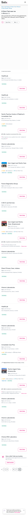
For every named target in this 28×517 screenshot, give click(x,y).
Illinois (18, 6)
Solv (2, 6)
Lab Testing (6, 6)
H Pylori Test (13, 6)
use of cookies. (17, 512)
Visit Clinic (22, 88)
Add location (10, 462)
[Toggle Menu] (24, 2)
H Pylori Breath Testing (6, 8)
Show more (24, 246)
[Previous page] (1, 469)
